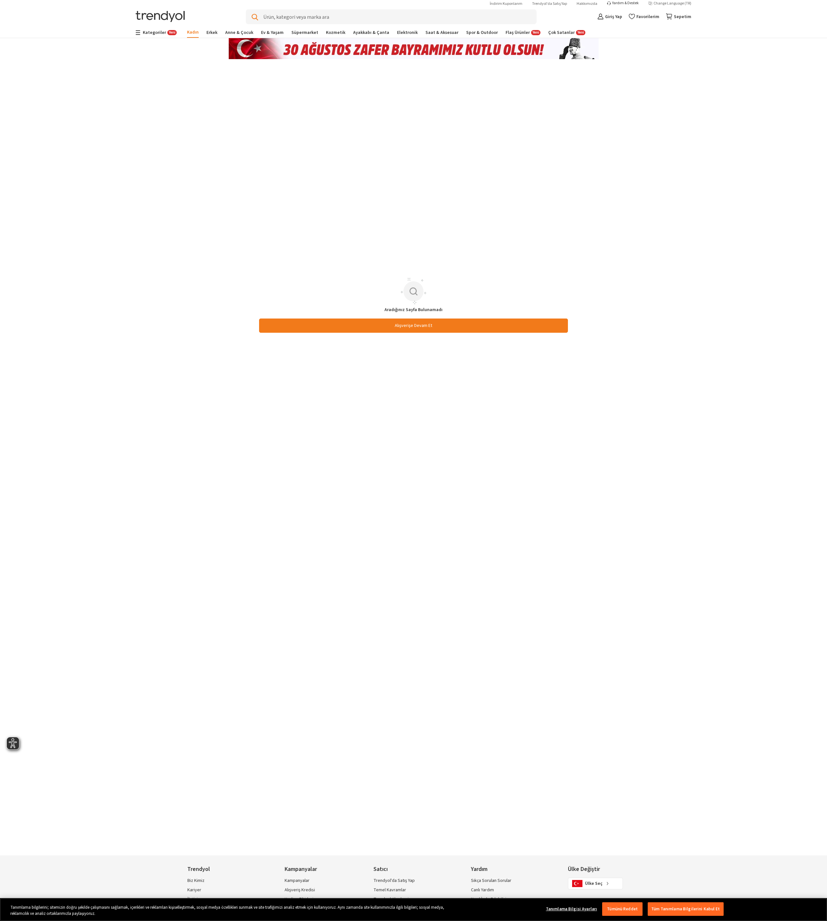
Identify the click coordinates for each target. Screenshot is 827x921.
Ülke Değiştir (584, 869)
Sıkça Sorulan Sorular (491, 880)
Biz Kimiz (195, 880)
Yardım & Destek (625, 3)
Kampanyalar (297, 880)
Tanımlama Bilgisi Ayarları (571, 909)
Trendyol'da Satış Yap (549, 3)
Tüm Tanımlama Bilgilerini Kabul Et (685, 909)
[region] (413, 909)
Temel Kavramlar (389, 890)
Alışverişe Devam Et (413, 325)
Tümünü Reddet (622, 909)
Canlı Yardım (482, 890)
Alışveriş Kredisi (300, 890)
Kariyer (194, 890)
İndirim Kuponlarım (506, 3)
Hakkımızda (587, 3)
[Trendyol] (160, 16)
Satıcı (380, 869)
